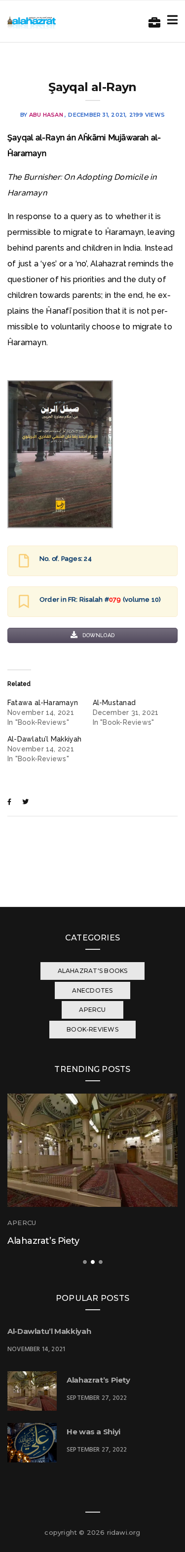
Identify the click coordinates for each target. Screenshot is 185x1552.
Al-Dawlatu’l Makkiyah (44, 739)
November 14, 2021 (36, 1349)
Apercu (21, 1223)
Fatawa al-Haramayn (42, 703)
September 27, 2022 (97, 1398)
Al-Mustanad (114, 703)
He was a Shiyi (93, 1431)
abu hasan (46, 114)
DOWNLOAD (97, 635)
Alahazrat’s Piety (43, 1240)
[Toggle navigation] (170, 20)
